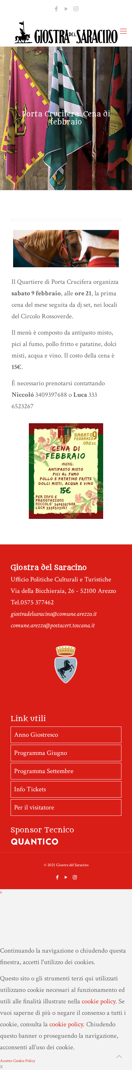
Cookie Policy (24, 1061)
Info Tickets (30, 789)
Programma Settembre (43, 771)
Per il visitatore (34, 807)
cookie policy (98, 1001)
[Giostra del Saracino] (66, 32)
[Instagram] (76, 9)
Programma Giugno (40, 753)
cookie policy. (67, 1024)
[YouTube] (66, 9)
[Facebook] (56, 9)
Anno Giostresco (36, 734)
